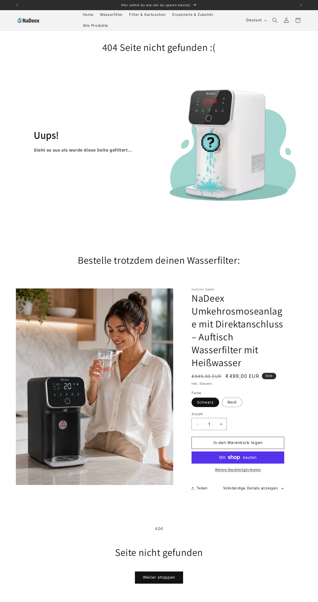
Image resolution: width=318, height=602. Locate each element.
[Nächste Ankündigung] (300, 5)
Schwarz (205, 402)
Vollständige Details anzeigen (250, 488)
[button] (274, 20)
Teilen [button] (202, 488)
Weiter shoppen (159, 577)
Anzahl (197, 414)
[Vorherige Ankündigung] (17, 5)
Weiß (232, 402)
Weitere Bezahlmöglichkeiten (238, 470)
